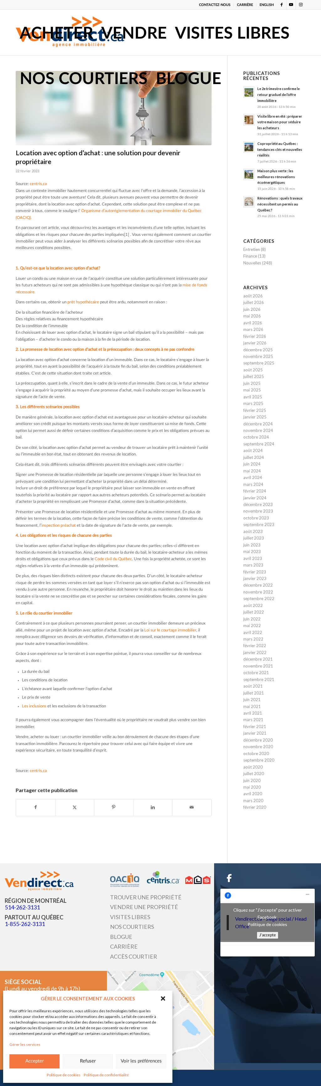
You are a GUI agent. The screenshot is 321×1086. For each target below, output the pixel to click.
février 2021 (254, 726)
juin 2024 (251, 463)
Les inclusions (34, 706)
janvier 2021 (254, 733)
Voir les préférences (141, 1061)
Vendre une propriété (144, 906)
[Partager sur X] (74, 807)
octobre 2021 (256, 672)
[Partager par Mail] (191, 807)
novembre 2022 (258, 591)
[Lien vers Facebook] (281, 4)
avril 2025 (252, 396)
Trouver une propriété (146, 897)
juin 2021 (251, 699)
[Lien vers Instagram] (300, 4)
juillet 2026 (253, 302)
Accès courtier (133, 956)
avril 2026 (252, 322)
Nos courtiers (132, 926)
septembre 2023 (258, 524)
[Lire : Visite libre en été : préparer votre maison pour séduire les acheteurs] (249, 119)
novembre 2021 (258, 665)
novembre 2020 (258, 746)
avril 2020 (252, 793)
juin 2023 (251, 544)
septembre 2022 (258, 598)
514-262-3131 (22, 907)
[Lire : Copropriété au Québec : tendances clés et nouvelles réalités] (249, 147)
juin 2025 (251, 383)
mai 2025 (252, 389)
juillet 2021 (253, 692)
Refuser (88, 1061)
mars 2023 (253, 564)
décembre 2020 (258, 740)
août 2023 (253, 531)
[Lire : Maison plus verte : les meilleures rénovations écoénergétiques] (249, 174)
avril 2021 (252, 713)
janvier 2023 (254, 578)
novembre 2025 (258, 356)
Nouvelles (252, 262)
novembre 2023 (258, 511)
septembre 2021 (258, 679)
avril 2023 (252, 558)
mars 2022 (253, 638)
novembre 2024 (258, 430)
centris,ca (38, 184)
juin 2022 (251, 618)
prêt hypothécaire (83, 302)
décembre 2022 (258, 585)
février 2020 (254, 807)
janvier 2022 (254, 652)
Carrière (124, 946)
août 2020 (253, 766)
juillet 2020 (253, 773)
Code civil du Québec (113, 559)
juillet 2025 (253, 376)
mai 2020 (252, 787)
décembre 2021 (258, 659)
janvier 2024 (254, 497)
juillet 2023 (253, 537)
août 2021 (253, 686)
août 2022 (253, 605)
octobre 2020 (256, 753)
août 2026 (253, 295)
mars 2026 (253, 329)
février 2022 (254, 645)
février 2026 (254, 336)
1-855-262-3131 (25, 923)
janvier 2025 (254, 416)
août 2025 (253, 369)
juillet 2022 (253, 612)
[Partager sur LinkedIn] (153, 807)
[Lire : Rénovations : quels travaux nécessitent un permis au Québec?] (249, 201)
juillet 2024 (253, 457)
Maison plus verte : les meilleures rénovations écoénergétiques (276, 177)
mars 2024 (253, 484)
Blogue (121, 936)
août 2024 (253, 450)
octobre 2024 (256, 436)
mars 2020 (253, 800)
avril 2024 (252, 477)
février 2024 (254, 490)
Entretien (251, 249)
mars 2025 (253, 403)
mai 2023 (252, 551)
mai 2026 (252, 315)
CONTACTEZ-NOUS (214, 5)
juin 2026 (251, 309)
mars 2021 (253, 719)
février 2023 (254, 571)
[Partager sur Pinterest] (113, 807)
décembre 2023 (258, 504)
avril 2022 (252, 632)
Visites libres (130, 916)
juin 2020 (251, 780)
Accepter (34, 1061)
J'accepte (267, 935)
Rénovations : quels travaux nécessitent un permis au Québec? (280, 204)
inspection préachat (58, 526)
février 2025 (254, 410)
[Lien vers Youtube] (291, 4)
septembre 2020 (258, 760)
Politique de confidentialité (106, 1075)
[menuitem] (215, 5)
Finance (250, 255)
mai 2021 (252, 706)
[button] (163, 998)
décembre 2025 (258, 349)
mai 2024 (252, 470)
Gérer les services (24, 1044)
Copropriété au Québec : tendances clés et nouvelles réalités (279, 149)
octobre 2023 (256, 517)
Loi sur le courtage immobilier (170, 630)
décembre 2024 (258, 423)
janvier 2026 (254, 342)
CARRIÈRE (245, 5)
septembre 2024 (258, 443)
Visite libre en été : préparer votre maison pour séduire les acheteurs (279, 122)
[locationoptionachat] (114, 108)
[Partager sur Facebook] (35, 807)
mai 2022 (252, 625)
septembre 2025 (258, 362)
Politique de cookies (64, 1075)
